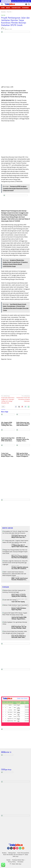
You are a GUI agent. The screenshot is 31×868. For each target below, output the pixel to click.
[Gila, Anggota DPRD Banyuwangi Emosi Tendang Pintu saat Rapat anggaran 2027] (8, 417)
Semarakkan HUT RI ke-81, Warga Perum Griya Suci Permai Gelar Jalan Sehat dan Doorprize (20, 536)
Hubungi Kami (12, 853)
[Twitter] (11, 848)
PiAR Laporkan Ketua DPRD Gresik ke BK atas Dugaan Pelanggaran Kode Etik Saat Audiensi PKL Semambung (23, 455)
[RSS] (23, 848)
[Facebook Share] (16, 407)
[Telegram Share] (25, 407)
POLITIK (3, 15)
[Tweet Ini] (19, 407)
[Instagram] (17, 848)
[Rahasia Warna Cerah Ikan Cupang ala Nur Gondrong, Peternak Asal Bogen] (15, 591)
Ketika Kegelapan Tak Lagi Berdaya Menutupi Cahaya (19, 627)
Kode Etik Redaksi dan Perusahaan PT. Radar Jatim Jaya (15, 855)
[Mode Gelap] (26, 4)
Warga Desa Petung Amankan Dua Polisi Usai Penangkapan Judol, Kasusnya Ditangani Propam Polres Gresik (20, 556)
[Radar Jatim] (9, 4)
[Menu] (2, 4)
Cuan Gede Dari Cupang (18, 601)
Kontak (8, 860)
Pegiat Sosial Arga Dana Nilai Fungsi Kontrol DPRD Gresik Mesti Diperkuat (7, 439)
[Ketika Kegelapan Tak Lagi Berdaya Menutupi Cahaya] (15, 623)
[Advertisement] (15, 70)
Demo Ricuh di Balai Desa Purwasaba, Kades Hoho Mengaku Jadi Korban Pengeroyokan (19, 636)
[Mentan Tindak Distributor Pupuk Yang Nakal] (14, 605)
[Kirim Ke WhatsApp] (28, 407)
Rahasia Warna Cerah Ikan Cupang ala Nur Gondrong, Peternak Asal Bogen (19, 595)
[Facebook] (8, 848)
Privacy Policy (12, 862)
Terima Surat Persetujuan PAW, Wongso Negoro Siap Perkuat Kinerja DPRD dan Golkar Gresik (7, 455)
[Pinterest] (14, 848)
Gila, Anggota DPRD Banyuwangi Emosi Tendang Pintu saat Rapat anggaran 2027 (7, 424)
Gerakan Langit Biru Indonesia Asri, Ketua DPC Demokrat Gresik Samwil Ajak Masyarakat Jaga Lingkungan (20, 567)
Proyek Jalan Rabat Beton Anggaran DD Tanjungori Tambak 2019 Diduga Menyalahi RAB (7, 399)
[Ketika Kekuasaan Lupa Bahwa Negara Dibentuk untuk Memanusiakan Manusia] (23, 417)
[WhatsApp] (20, 848)
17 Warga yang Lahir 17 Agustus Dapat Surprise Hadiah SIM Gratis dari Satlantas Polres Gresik (20, 545)
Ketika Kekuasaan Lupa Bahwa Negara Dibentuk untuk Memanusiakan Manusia (23, 424)
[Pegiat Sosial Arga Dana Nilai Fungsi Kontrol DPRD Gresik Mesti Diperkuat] (8, 432)
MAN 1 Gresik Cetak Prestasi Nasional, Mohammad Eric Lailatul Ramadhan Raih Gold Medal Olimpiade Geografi (20, 579)
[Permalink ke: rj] (2, 28)
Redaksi (4, 853)
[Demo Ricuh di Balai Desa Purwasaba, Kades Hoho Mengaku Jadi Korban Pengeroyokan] (15, 632)
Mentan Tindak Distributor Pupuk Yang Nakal (19, 608)
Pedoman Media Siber (18, 860)
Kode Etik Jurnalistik (23, 853)
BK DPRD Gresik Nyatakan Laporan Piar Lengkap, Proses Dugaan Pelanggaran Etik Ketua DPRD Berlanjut (22, 439)
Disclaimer (20, 862)
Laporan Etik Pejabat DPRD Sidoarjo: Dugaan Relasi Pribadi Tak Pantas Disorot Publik (19, 618)
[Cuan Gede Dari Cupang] (9, 600)
